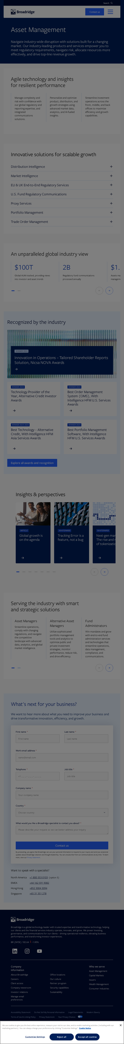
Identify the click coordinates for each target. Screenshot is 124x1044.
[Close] (120, 1025)
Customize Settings (35, 1036)
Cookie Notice (85, 1028)
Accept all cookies (87, 1037)
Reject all (61, 1037)
